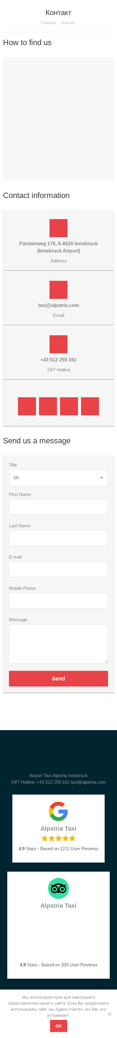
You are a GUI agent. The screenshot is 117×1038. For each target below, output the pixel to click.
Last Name (20, 525)
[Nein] (109, 1014)
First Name (20, 494)
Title (13, 464)
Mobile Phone (22, 588)
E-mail (15, 556)
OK (59, 1026)
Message (18, 619)
